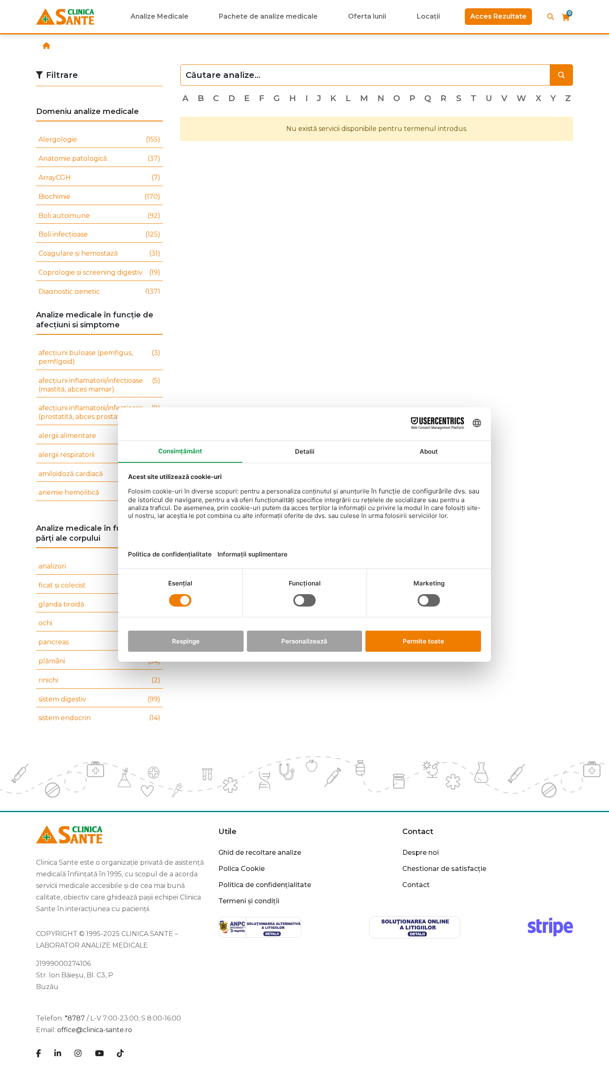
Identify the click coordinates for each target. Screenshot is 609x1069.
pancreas (99, 642)
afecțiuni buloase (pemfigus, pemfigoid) (99, 357)
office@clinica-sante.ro (94, 1030)
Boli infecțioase (99, 234)
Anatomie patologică (99, 158)
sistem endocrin (99, 718)
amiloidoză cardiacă (99, 474)
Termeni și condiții (248, 901)
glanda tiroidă (99, 604)
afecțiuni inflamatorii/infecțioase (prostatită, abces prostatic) (99, 412)
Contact (416, 885)
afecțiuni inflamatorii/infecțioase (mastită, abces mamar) (99, 385)
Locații (428, 16)
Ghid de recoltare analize (259, 852)
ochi (99, 623)
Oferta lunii (367, 16)
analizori (99, 566)
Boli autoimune (99, 216)
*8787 (75, 1018)
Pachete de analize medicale (268, 16)
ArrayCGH (99, 177)
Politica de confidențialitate (264, 885)
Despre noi (420, 852)
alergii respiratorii (99, 455)
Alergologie (99, 139)
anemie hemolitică (99, 492)
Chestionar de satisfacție (444, 869)
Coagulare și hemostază (99, 253)
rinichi (99, 680)
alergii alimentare (99, 436)
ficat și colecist (99, 585)
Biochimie (99, 197)
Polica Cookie (241, 869)
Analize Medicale (159, 16)
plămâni (99, 661)
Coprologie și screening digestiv (99, 272)
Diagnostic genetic (99, 291)
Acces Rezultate (498, 16)
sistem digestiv (99, 699)
